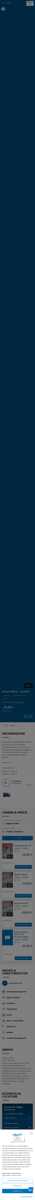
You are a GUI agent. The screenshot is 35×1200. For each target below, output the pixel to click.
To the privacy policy (26, 1196)
